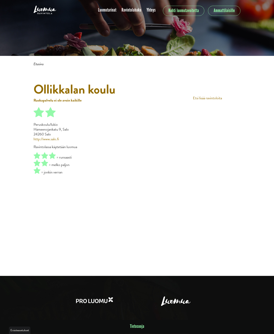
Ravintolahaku (131, 10)
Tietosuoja (137, 326)
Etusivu (39, 64)
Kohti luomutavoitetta (184, 11)
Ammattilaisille (224, 11)
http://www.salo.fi (46, 139)
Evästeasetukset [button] (19, 330)
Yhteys (151, 10)
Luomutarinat (107, 10)
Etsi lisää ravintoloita (207, 98)
